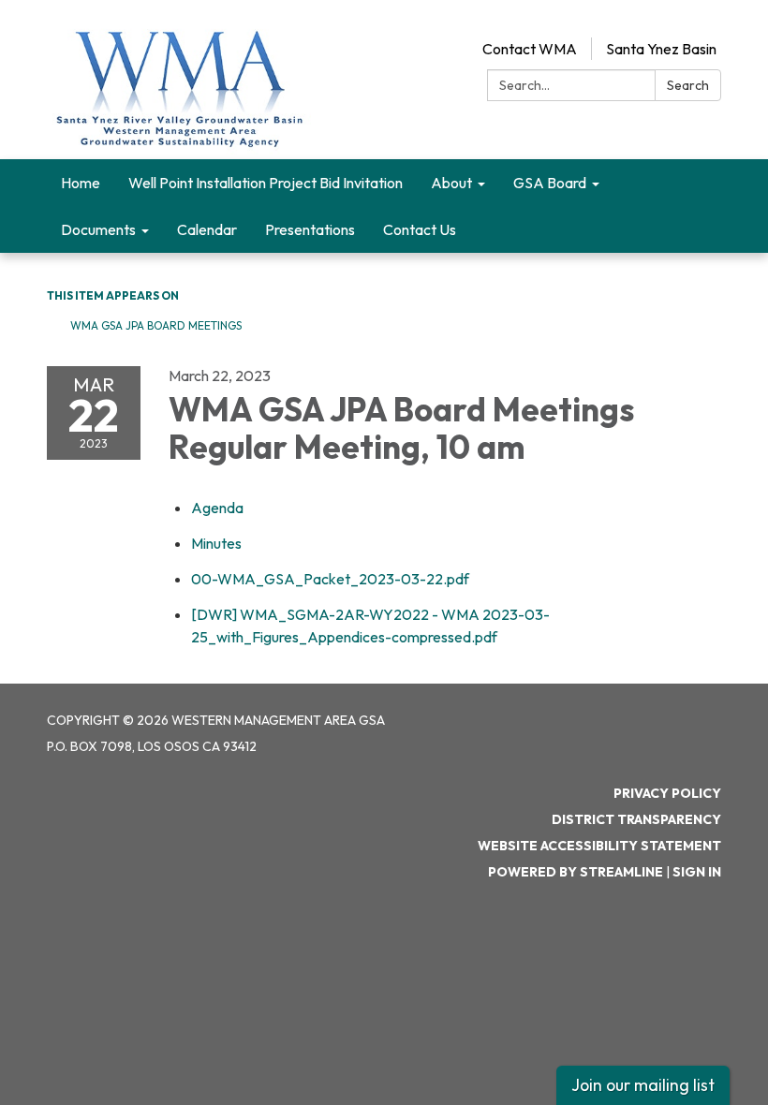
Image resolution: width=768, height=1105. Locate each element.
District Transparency (636, 819)
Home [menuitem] (80, 182)
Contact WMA (529, 48)
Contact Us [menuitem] (419, 229)
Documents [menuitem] (98, 229)
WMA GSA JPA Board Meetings (156, 325)
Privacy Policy (667, 793)
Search (688, 85)
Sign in (696, 871)
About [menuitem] (451, 182)
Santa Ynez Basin (661, 48)
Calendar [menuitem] (207, 229)
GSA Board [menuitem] (549, 182)
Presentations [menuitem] (310, 229)
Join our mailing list (643, 1085)
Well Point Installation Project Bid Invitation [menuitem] (265, 182)
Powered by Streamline (575, 871)
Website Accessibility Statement (599, 845)
